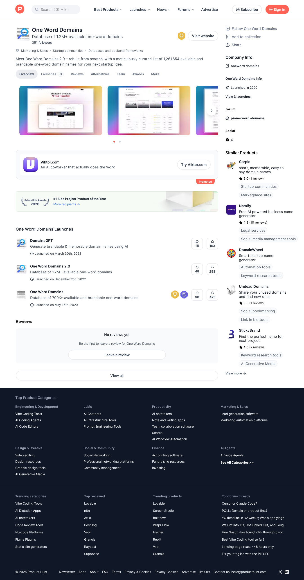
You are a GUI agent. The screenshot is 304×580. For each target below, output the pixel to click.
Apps (82, 572)
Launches (137, 9)
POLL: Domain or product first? (244, 510)
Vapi (87, 532)
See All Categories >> (237, 462)
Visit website (203, 36)
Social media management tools (268, 239)
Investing (159, 468)
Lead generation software (239, 414)
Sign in (279, 9)
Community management (102, 468)
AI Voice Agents (232, 455)
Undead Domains (254, 286)
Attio (87, 518)
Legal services (253, 230)
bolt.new (159, 518)
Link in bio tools (254, 319)
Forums (184, 9)
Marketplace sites (256, 195)
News (162, 9)
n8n (87, 510)
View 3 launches (238, 96)
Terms (116, 572)
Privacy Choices (166, 572)
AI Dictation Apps (28, 510)
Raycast (90, 546)
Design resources (28, 461)
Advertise (209, 9)
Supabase (91, 554)
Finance (158, 448)
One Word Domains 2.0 (50, 266)
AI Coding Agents (28, 420)
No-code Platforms (29, 532)
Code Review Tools (29, 525)
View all (117, 375)
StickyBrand (249, 330)
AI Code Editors (26, 426)
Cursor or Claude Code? (239, 503)
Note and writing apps (168, 420)
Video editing (25, 455)
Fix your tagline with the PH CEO (246, 554)
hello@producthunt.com (248, 572)
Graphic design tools (30, 468)
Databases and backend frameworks (115, 50)
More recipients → (66, 204)
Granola (89, 539)
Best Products (106, 9)
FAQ (105, 572)
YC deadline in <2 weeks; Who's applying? (253, 518)
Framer (158, 532)
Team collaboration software (173, 426)
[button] (155, 74)
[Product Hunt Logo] (19, 9)
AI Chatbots (92, 414)
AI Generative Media (258, 363)
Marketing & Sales (34, 50)
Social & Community (99, 448)
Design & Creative (28, 448)
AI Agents (228, 448)
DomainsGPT (41, 240)
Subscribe (249, 9)
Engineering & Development (36, 406)
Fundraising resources (168, 461)
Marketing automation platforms (244, 420)
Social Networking (97, 455)
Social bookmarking (258, 311)
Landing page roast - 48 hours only (248, 546)
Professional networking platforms (109, 461)
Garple (244, 161)
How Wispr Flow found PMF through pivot (252, 532)
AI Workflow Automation (169, 439)
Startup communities (68, 50)
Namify (245, 206)
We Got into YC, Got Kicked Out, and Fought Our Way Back (254, 525)
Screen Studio (163, 510)
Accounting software (167, 455)
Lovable (90, 503)
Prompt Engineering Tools (102, 426)
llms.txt (204, 572)
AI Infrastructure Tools (100, 420)
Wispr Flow (161, 525)
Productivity (161, 406)
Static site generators (31, 546)
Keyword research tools (261, 275)
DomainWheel (251, 249)
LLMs (88, 406)
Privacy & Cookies (137, 572)
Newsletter (67, 572)
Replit (157, 539)
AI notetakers (162, 414)
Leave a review (117, 355)
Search (157, 433)
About (94, 572)
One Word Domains (46, 292)
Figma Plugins (25, 539)
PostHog (90, 525)
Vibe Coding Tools (28, 414)
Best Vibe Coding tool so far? (243, 539)
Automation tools (255, 267)
